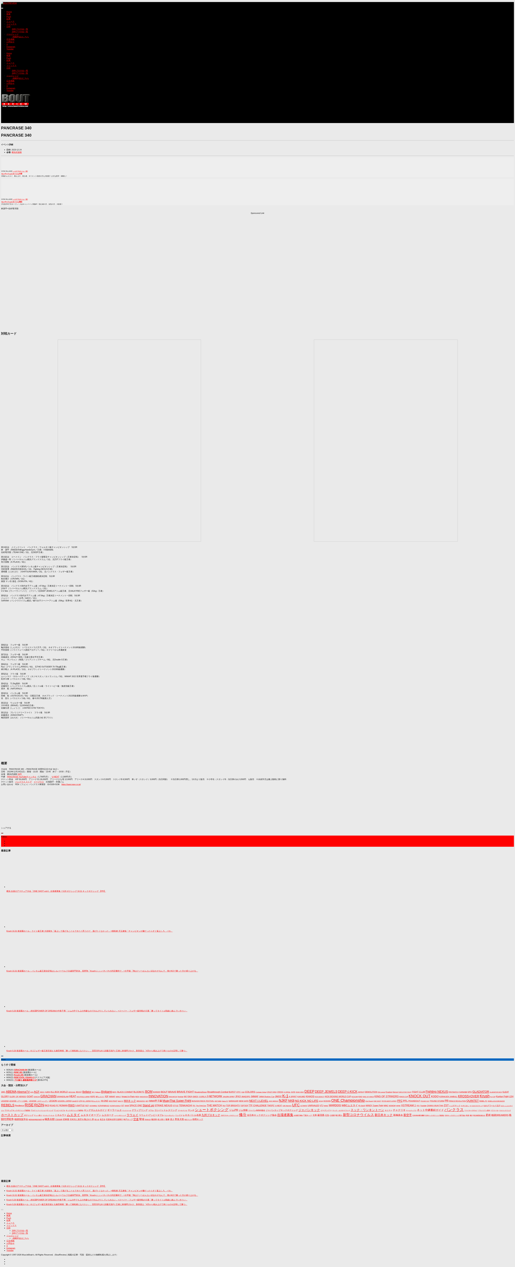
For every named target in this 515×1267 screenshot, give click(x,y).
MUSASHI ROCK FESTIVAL (203, 1101)
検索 (8, 14)
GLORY (5, 1096)
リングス (178, 1115)
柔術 (488, 1115)
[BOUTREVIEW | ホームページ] (9, 3)
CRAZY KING (272, 1092)
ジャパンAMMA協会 (256, 1110)
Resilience (19, 1105)
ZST (446, 1105)
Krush (485, 1096)
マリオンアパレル (48, 1115)
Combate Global (261, 1092)
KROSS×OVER (468, 1096)
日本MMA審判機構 (418, 1115)
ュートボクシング (120, 1115)
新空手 (407, 1114)
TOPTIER (244, 1106)
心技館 (332, 1115)
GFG (469, 1092)
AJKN (47, 1092)
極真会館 (50, 1119)
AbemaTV (23, 1091)
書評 (471, 1115)
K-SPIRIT (293, 1096)
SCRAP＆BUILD (115, 1105)
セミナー (388, 1110)
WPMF (398, 1105)
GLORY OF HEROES (17, 1097)
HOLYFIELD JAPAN (83, 1096)
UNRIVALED (313, 1105)
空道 (136, 1119)
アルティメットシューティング (42, 1110)
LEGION (53, 1101)
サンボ (191, 1110)
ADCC (42, 1092)
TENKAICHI (185, 1105)
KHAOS (310, 1096)
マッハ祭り (38, 1115)
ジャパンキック (309, 1110)
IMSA (137, 1097)
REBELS (7, 1105)
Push (8, 16)
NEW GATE (244, 1101)
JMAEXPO (245, 1096)
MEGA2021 (141, 1101)
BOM (148, 1091)
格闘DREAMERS (499, 1115)
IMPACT (118, 1096)
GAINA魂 (463, 1092)
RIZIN (39, 1105)
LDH (511, 1096)
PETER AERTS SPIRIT (389, 1101)
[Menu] (2, 8)
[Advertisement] (50, 117)
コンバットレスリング (165, 1110)
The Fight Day (201, 1106)
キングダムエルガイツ (95, 1110)
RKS (47, 1105)
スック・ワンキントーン (367, 1110)
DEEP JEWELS (326, 1091)
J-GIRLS (202, 1096)
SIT (122, 1106)
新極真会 (398, 1115)
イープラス (39, 782)
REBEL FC (483, 1101)
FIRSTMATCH (453, 1092)
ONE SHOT (377, 1101)
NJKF (283, 1100)
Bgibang (98, 1092)
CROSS (280, 1092)
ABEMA (11, 1091)
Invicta (180, 1096)
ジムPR (233, 1110)
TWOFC (271, 1105)
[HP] (20, 774)
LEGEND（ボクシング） (38, 1101)
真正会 (102, 1119)
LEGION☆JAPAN (64, 1101)
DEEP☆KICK (347, 1091)
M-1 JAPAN (86, 1101)
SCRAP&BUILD (103, 1106)
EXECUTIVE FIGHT (405, 1092)
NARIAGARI (233, 1101)
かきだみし (465, 1106)
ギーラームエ (114, 1110)
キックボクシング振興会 (74, 1110)
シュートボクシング (212, 1110)
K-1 (285, 1096)
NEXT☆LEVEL (258, 1100)
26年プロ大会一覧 (20, 29)
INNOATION (144, 1096)
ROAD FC (54, 1105)
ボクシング (28, 1115)
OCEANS (327, 1101)
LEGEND (5, 1101)
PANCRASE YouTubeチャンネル (21, 777)
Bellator (86, 1091)
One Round (369, 1101)
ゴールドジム (182, 1110)
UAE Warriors (287, 1105)
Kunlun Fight (502, 1096)
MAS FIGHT (113, 1101)
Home (9, 12)
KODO (435, 1096)
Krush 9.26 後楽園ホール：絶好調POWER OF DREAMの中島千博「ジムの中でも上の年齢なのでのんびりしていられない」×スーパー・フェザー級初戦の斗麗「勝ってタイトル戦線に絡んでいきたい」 (96, 1011)
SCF (87, 1105)
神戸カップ (128, 1119)
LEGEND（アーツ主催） (19, 1101)
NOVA (321, 1101)
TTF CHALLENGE (258, 1105)
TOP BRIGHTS (233, 1105)
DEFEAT (361, 1092)
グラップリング (140, 1110)
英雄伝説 (148, 1119)
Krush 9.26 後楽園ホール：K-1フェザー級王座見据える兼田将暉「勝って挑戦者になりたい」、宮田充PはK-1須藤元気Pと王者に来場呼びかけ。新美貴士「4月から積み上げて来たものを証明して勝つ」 (96, 1051)
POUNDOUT (414, 1101)
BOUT (164, 1091)
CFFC (238, 1092)
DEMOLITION (371, 1092)
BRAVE (172, 1092)
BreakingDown (200, 1092)
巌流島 (321, 1115)
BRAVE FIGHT (185, 1091)
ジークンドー (326, 1110)
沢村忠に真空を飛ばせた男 (82, 1119)
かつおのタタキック (476, 1105)
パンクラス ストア (23, 782)
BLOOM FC (139, 1092)
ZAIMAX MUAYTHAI (435, 1106)
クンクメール (126, 1110)
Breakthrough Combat (217, 1092)
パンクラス (454, 1110)
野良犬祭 (179, 1119)
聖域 (141, 1119)
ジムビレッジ (12, 34)
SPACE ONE (135, 1105)
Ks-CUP (493, 1096)
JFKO (238, 1096)
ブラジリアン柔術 (484, 1110)
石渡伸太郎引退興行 (114, 1119)
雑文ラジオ (188, 1119)
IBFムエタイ (100, 1097)
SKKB (127, 1106)
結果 (8, 19)
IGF (106, 1096)
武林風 (66, 1119)
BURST (232, 1092)
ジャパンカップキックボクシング (282, 1110)
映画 (467, 1115)
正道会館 (58, 1119)
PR (446, 1100)
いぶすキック (455, 1105)
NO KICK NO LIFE (306, 1100)
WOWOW (392, 1106)
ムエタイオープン (91, 1115)
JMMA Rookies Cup (266, 1097)
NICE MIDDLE (273, 1101)
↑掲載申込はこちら (20, 37)
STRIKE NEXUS (163, 1105)
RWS (71, 1105)
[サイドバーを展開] (2, 833)
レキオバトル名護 (192, 1115)
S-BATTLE (80, 1105)
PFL (405, 1100)
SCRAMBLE (93, 1105)
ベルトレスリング (505, 1110)
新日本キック (384, 1115)
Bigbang (106, 1091)
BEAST (79, 1092)
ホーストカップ (12, 1115)
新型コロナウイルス (358, 1115)
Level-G (75, 1101)
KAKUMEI (301, 1097)
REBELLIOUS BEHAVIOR (496, 1101)
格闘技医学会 (21, 1119)
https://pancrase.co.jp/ (71, 784)
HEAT (72, 1096)
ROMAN (63, 1105)
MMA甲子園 (155, 1101)
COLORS (250, 1092)
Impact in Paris (128, 1096)
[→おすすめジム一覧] (20, 171)
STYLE (176, 1106)
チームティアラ (411, 1110)
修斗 (243, 1115)
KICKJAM (355, 1096)
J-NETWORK (214, 1096)
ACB (31, 1092)
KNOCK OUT (420, 1096)
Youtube (10, 49)
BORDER (156, 1092)
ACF (36, 1091)
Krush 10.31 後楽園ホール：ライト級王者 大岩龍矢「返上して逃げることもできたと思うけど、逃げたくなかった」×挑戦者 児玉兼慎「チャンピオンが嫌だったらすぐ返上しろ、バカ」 (89, 931)
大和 (314, 1115)
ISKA (189, 1096)
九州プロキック (210, 1114)
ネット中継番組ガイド (430, 1110)
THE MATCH (214, 1105)
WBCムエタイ (350, 1105)
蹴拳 (167, 1119)
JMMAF (254, 1096)
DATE (293, 1092)
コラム (151, 1110)
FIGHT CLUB (418, 1092)
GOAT (30, 1096)
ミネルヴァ (60, 1115)
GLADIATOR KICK (496, 1092)
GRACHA (37, 1096)
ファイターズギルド (471, 1110)
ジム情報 (243, 1110)
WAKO (326, 1105)
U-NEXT (55, 777)
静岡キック (197, 1119)
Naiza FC (225, 1101)
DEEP (309, 1091)
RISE (29, 1105)
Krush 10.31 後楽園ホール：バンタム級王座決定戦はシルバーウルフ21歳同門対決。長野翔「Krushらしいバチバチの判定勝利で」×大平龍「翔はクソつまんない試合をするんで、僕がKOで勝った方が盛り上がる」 (102, 971)
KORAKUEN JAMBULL (448, 1097)
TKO (224, 1106)
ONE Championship (348, 1100)
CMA (242, 1092)
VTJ (321, 1105)
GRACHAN (48, 1096)
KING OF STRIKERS (386, 1096)
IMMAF (112, 1096)
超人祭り (161, 1119)
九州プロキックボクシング (229, 1115)
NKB (291, 1100)
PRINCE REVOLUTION (457, 1101)
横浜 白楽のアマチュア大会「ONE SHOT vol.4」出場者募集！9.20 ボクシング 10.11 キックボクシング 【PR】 (56, 891)
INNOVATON (173, 1096)
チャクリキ (399, 1110)
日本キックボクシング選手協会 (455, 1115)
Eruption (389, 1092)
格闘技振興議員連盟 (35, 1119)
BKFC (114, 1092)
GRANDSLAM (63, 1096)
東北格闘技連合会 (479, 1115)
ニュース (10, 21)
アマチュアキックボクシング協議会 (17, 1110)
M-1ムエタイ (96, 1101)
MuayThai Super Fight (177, 1100)
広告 (327, 1115)
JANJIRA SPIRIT (229, 1097)
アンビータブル (59, 1110)
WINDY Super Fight (374, 1105)
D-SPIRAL (287, 1092)
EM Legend (381, 1092)
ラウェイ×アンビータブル (151, 1115)
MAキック (130, 1100)
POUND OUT (425, 1101)
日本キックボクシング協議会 (434, 1115)
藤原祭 (154, 1119)
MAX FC (120, 1101)
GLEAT (505, 1092)
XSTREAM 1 (408, 1105)
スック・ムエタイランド (341, 1110)
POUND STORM (437, 1101)
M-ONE (104, 1101)
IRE (185, 1096)
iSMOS (195, 1097)
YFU (418, 1106)
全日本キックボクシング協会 (262, 1115)
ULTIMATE (303, 1105)
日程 (8, 26)
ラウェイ (132, 1115)
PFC (399, 1100)
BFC (93, 1092)
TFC (194, 1106)
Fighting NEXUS (437, 1091)
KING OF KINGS (368, 1096)
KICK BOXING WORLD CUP (338, 1096)
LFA (80, 1101)
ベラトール (494, 1110)
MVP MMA (218, 1101)
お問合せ (10, 42)
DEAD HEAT (300, 1092)
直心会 (96, 1119)
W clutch (361, 1106)
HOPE (92, 1097)
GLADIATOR (480, 1091)
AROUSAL (71, 1092)
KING (360, 1097)
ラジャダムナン (169, 1115)
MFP (147, 1101)
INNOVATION (158, 1096)
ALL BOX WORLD (59, 1092)
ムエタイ (73, 1115)
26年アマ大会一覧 (20, 31)
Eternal (395, 1092)
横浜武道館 (17, 152)
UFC (296, 1105)
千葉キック (307, 1115)
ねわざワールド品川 (491, 1105)
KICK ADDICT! (319, 1096)
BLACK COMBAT (125, 1092)
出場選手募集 (298, 1115)
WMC (386, 1105)
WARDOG (335, 1105)
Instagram (10, 47)
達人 (172, 1119)
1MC (3, 1092)
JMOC (278, 1096)
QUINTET (472, 1100)
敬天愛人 (338, 1115)
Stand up (148, 1105)
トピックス (11, 24)
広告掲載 (10, 39)
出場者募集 (285, 1115)
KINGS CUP (403, 1097)
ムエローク (108, 1115)
